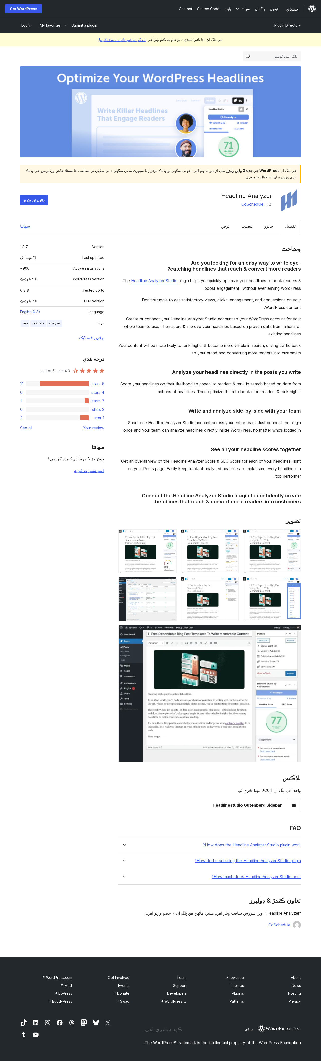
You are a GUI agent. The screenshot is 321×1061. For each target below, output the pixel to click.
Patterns (237, 1001)
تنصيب (246, 226)
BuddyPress (60, 1001)
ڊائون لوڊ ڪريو (34, 200)
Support (180, 985)
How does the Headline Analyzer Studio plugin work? (252, 845)
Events (123, 985)
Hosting (294, 993)
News (296, 985)
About (296, 977)
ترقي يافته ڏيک (91, 337)
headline (38, 323)
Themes (237, 985)
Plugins (238, 993)
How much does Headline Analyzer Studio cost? (256, 876)
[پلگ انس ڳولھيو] (248, 56)
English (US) (30, 312)
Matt (66, 985)
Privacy (295, 1001)
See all (26, 427)
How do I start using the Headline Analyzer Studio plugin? (248, 860)
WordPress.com (57, 977)
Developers (177, 993)
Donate (121, 993)
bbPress (63, 993)
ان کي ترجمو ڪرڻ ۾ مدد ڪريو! (122, 39)
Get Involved (118, 977)
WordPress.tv (173, 1001)
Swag (122, 1001)
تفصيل (290, 226)
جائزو (268, 226)
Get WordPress (23, 9)
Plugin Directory (287, 25)
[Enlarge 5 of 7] (231, 584)
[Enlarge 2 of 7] (231, 536)
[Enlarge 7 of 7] (294, 631)
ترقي (225, 226)
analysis (55, 323)
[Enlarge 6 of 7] (169, 584)
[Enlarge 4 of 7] (294, 584)
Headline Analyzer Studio (154, 280)
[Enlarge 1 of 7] (294, 536)
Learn (182, 977)
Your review (93, 427)
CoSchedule (252, 204)
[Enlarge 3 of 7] (169, 536)
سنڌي (249, 1029)
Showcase (235, 977)
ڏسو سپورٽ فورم (89, 470)
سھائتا (25, 226)
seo (25, 323)
